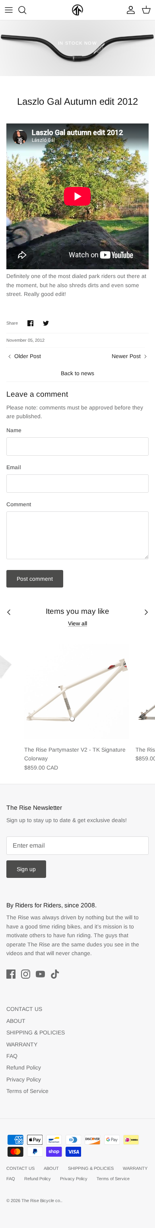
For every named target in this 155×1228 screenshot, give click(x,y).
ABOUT (15, 1021)
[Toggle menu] (8, 10)
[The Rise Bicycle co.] (77, 10)
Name (13, 430)
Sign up (26, 869)
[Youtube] (40, 974)
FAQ (11, 1056)
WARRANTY (21, 1044)
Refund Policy (23, 1067)
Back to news (77, 373)
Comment (18, 504)
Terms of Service (27, 1091)
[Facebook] (10, 974)
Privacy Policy (23, 1079)
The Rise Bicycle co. (41, 1200)
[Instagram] (25, 974)
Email (13, 467)
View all (77, 623)
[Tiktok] (55, 974)
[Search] (26, 10)
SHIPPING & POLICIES (35, 1032)
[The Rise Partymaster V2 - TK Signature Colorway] (76, 688)
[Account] (129, 10)
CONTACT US (24, 1009)
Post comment (35, 579)
